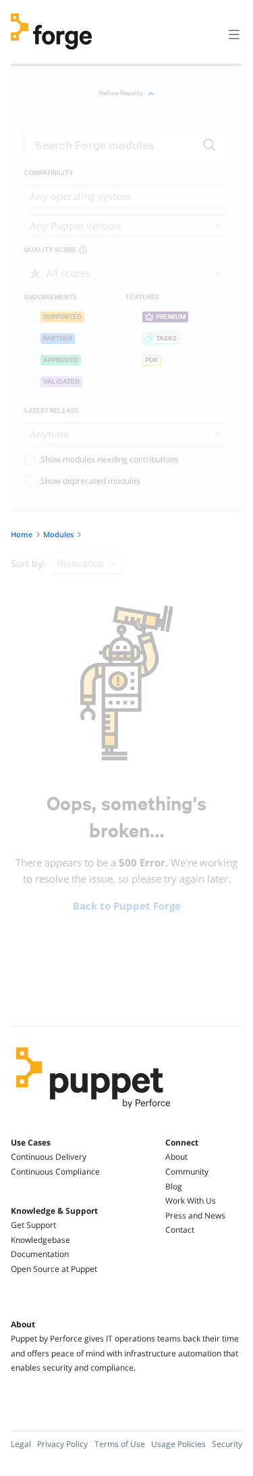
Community (186, 1171)
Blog (173, 1186)
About (176, 1156)
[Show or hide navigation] (234, 34)
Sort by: (28, 563)
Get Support (33, 1225)
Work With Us (190, 1200)
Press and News (195, 1215)
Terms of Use (119, 1444)
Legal (21, 1444)
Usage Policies (178, 1444)
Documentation (40, 1254)
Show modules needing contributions (109, 459)
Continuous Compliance (55, 1171)
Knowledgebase (40, 1240)
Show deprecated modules (90, 481)
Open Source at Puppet (54, 1269)
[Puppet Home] (93, 1111)
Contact (179, 1229)
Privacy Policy (62, 1444)
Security (227, 1444)
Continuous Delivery (48, 1156)
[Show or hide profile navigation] (208, 26)
